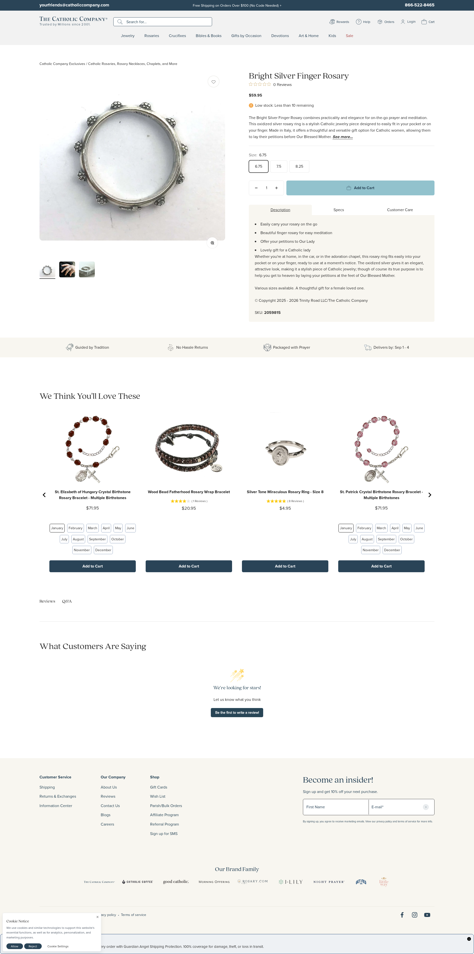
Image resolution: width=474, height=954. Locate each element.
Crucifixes (177, 36)
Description (280, 209)
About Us (109, 787)
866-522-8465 (419, 5)
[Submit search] (120, 21)
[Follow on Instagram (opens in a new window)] (414, 915)
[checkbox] (213, 81)
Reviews (108, 796)
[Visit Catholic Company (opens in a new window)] (99, 881)
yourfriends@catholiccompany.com (74, 5)
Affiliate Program (164, 814)
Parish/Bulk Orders (166, 805)
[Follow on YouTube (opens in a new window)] (427, 915)
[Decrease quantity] (256, 188)
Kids (332, 36)
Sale (349, 36)
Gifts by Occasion (246, 36)
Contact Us (110, 805)
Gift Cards (158, 787)
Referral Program (164, 824)
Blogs (105, 814)
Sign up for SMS (164, 833)
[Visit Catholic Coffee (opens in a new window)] (138, 881)
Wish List (157, 796)
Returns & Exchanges (58, 796)
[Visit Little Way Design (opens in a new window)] (384, 881)
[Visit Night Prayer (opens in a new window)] (329, 881)
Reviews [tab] (47, 601)
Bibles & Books (208, 36)
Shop (154, 777)
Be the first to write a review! (237, 712)
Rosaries (151, 36)
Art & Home (309, 36)
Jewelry (128, 36)
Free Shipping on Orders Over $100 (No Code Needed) (237, 5)
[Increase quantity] (276, 188)
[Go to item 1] (47, 271)
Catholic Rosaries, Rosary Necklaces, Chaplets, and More (132, 63)
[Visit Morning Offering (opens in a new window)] (214, 881)
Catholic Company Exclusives (62, 63)
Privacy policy (105, 914)
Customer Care (400, 209)
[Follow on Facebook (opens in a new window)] (402, 915)
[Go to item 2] (67, 270)
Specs (339, 209)
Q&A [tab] (67, 601)
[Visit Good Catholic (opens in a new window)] (176, 881)
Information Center (56, 805)
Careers (107, 824)
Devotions (280, 36)
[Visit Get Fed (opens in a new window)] (361, 881)
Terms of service (133, 914)
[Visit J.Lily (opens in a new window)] (291, 881)
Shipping (47, 787)
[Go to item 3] (87, 270)
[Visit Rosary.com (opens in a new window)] (252, 881)
